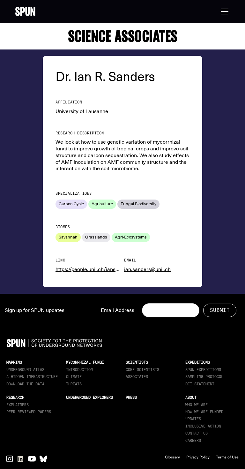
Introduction (79, 369)
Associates (137, 376)
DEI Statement (199, 384)
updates (193, 419)
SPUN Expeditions (203, 369)
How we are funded (204, 412)
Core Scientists (142, 369)
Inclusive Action (203, 426)
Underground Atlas (25, 369)
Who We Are (196, 405)
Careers (193, 440)
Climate (74, 376)
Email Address (117, 310)
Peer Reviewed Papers (28, 412)
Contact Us (196, 433)
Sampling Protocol (204, 376)
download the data (25, 384)
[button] (223, 11)
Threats (74, 384)
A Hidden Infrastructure (32, 376)
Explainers (17, 405)
